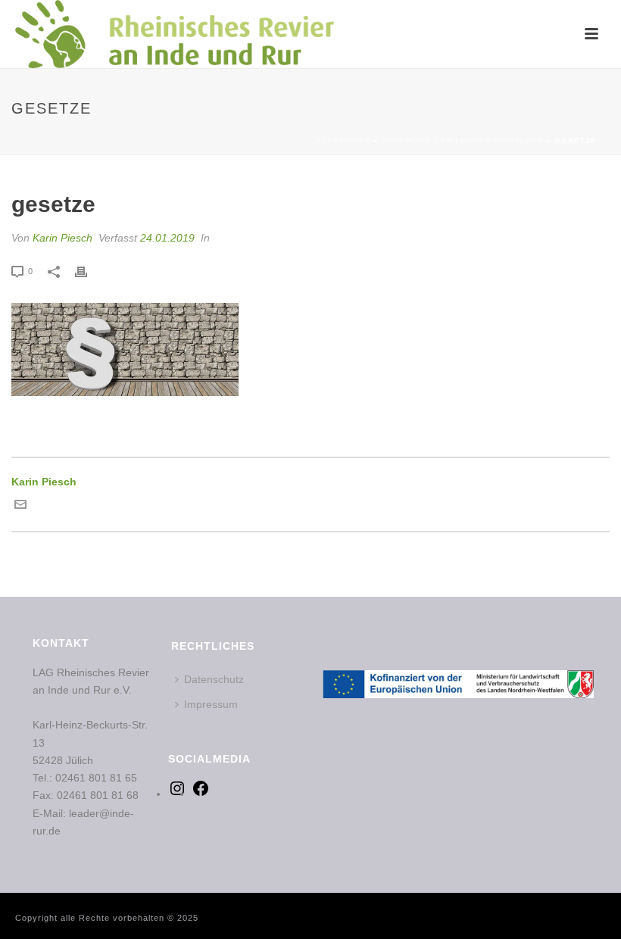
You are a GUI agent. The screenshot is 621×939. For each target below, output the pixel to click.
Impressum (211, 704)
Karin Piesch (62, 238)
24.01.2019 (167, 238)
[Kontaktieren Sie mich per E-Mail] (20, 507)
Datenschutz (214, 679)
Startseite (343, 140)
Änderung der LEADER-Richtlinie (463, 140)
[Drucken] (88, 270)
